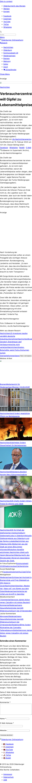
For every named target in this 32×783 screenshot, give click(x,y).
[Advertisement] (16, 232)
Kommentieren (14, 356)
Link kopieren (27, 356)
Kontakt (6, 11)
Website (3, 730)
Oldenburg (7, 50)
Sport (5, 67)
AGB (5, 780)
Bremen (6, 58)
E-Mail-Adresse (7, 723)
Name (3, 719)
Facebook (7, 16)
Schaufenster (10, 70)
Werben (6, 9)
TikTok (6, 24)
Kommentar (5, 702)
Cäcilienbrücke (22, 566)
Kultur (5, 64)
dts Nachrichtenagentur (21, 139)
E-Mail (28, 148)
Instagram (7, 19)
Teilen (21, 356)
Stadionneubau (10, 566)
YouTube (6, 22)
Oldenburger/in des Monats (14, 6)
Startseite (4, 356)
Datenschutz (8, 777)
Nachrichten (8, 47)
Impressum (7, 774)
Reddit (21, 148)
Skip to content (6, 1)
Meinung (6, 61)
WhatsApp (7, 27)
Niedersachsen (9, 56)
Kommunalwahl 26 (10, 53)
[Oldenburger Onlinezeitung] (11, 739)
